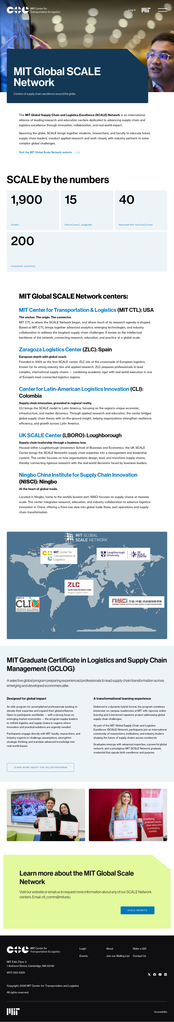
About (109, 948)
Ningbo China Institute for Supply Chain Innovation (78, 475)
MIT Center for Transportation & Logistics (68, 310)
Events (84, 956)
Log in (132, 9)
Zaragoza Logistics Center (50, 349)
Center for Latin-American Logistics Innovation (74, 389)
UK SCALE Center (40, 435)
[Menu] (162, 10)
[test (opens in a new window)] (149, 974)
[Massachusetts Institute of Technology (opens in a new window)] (146, 10)
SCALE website (137, 910)
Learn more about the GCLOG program (40, 767)
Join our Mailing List (117, 956)
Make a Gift (139, 948)
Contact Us (139, 956)
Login (83, 948)
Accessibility (160, 1011)
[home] (33, 10)
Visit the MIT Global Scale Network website (45, 152)
